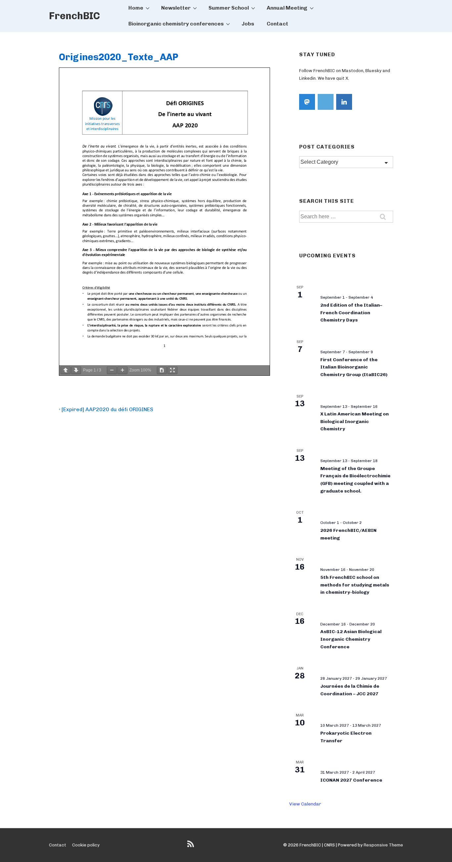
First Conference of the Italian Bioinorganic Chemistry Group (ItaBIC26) (353, 367)
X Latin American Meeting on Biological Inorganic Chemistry (354, 421)
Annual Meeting (287, 8)
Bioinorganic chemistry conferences (176, 24)
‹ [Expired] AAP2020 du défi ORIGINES (106, 409)
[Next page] (76, 370)
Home (135, 8)
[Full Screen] (172, 370)
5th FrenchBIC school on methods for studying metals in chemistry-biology (354, 585)
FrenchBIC (74, 16)
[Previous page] (65, 370)
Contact (277, 24)
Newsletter (176, 8)
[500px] (326, 102)
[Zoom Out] (112, 370)
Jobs (248, 24)
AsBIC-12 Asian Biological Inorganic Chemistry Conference (351, 639)
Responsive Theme (383, 844)
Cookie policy (86, 844)
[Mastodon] (307, 102)
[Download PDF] (162, 370)
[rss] (191, 846)
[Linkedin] (344, 102)
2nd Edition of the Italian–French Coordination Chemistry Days (351, 312)
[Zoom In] (122, 370)
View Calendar (305, 804)
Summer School (228, 8)
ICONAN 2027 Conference (351, 780)
